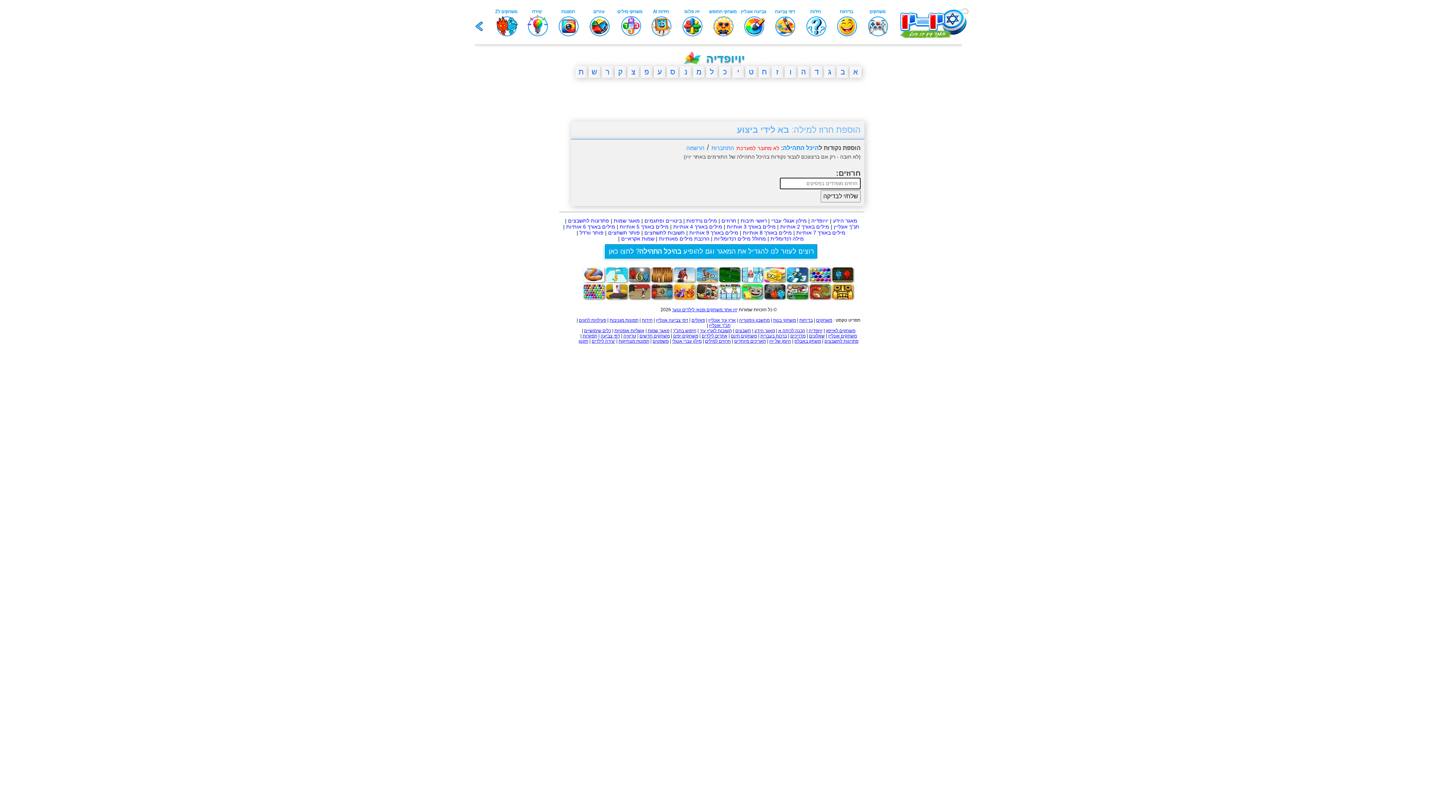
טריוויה (629, 336)
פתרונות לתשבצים (588, 221)
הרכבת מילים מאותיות (684, 239)
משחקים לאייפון (840, 330)
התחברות (722, 148)
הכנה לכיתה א (791, 330)
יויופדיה (820, 221)
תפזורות (590, 336)
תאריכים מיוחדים (750, 341)
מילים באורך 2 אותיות (804, 227)
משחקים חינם (744, 336)
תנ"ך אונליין (846, 227)
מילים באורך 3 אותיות (751, 227)
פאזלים (698, 320)
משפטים (661, 341)
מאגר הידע (845, 221)
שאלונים (817, 336)
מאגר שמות (627, 221)
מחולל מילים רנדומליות (740, 239)
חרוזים (728, 221)
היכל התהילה (801, 148)
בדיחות (806, 320)
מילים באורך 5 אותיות (644, 227)
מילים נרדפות (701, 221)
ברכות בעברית (773, 336)
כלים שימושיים (597, 330)
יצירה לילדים (603, 341)
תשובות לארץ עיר (716, 330)
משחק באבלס (807, 341)
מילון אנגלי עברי (789, 221)
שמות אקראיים (638, 239)
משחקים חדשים (655, 336)
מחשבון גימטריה (754, 320)
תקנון (583, 341)
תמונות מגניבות (624, 320)
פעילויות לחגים (592, 320)
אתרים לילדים (714, 336)
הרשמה (695, 148)
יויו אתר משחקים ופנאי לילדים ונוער (705, 309)
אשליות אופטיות (629, 330)
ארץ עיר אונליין (722, 320)
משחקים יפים (685, 336)
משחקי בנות (784, 320)
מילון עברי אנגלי (687, 341)
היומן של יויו (780, 341)
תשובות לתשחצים (664, 233)
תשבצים (743, 330)
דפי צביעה (610, 336)
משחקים (824, 320)
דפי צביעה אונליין (672, 320)
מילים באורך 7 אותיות (820, 233)
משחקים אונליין (842, 336)
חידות (647, 320)
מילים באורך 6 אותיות (590, 227)
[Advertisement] (535, 199)
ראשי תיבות (754, 221)
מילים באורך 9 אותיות (713, 233)
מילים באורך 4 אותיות (697, 227)
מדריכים (798, 336)
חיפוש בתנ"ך (684, 330)
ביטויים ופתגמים (663, 221)
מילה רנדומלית (787, 239)
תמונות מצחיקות (634, 341)
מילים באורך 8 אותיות (767, 233)
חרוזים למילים (718, 341)
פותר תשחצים (624, 233)
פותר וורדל (592, 233)
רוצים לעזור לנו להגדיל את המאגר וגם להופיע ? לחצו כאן (711, 251)
